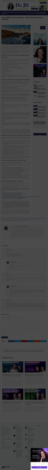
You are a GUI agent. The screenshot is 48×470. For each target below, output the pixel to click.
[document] (24, 235)
